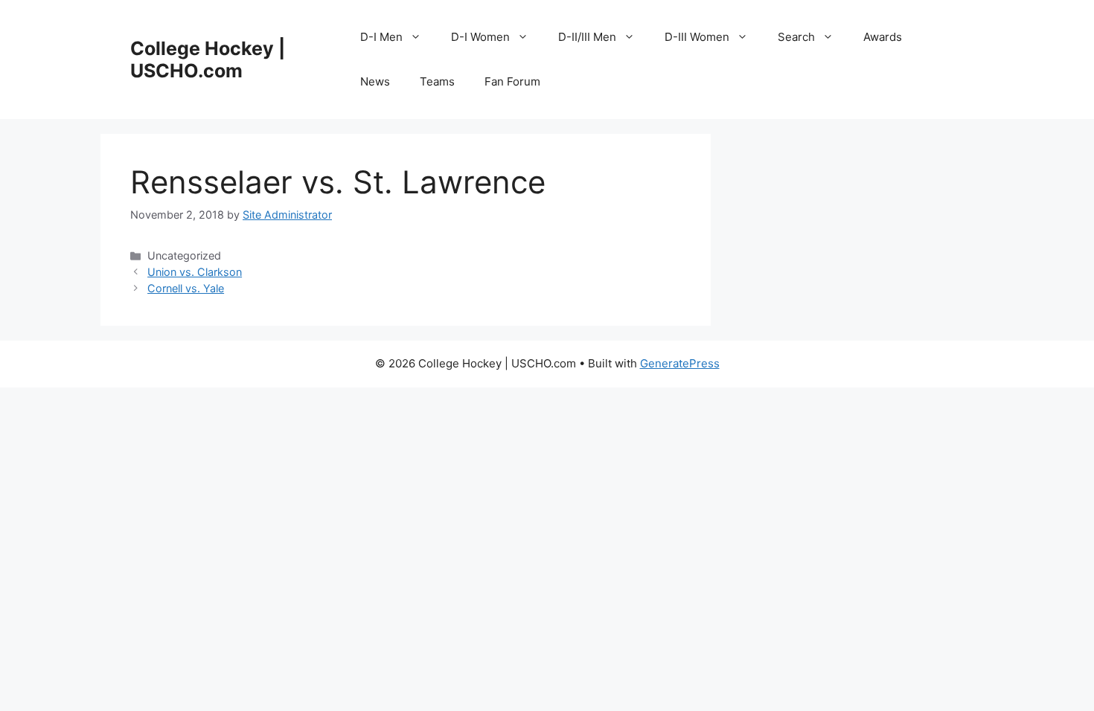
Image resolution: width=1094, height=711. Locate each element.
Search (796, 37)
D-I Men (381, 37)
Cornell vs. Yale (185, 288)
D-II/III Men (587, 37)
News (375, 81)
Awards (882, 37)
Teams (437, 81)
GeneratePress (680, 363)
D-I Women (480, 37)
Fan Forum (512, 81)
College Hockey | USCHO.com (207, 59)
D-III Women (697, 37)
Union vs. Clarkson (194, 272)
